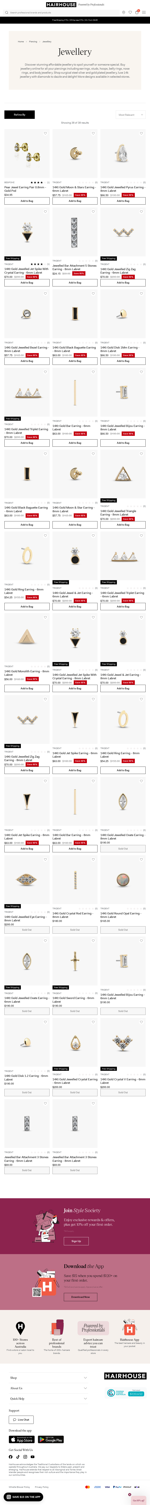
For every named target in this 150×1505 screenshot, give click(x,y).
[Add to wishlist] (45, 133)
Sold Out (123, 848)
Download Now (80, 1297)
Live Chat (23, 1419)
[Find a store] (123, 12)
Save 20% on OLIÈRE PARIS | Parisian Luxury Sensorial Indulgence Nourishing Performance (75, 20)
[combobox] (131, 114)
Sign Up (76, 1241)
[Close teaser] (129, 1494)
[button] (19, 114)
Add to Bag (27, 201)
